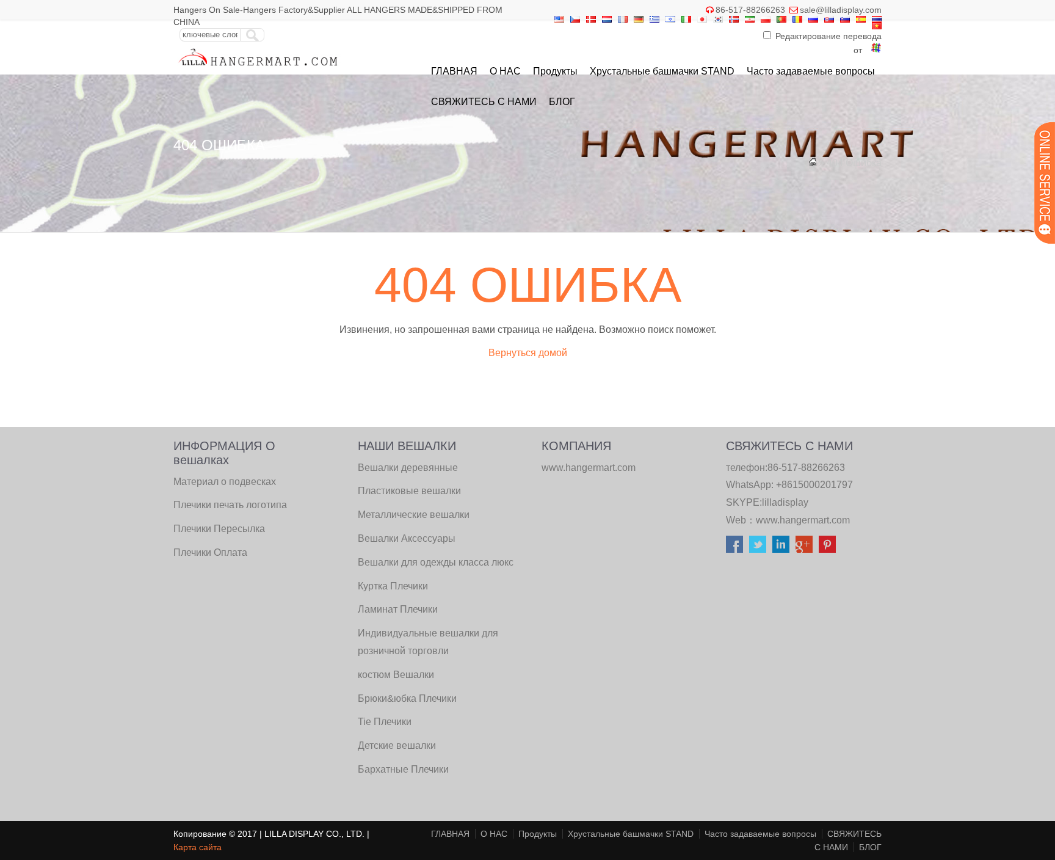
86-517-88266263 (750, 10)
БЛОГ (562, 102)
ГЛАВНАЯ (454, 71)
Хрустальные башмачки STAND (662, 71)
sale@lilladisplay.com (841, 10)
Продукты (555, 71)
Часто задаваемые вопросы (811, 71)
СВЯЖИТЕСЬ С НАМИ (484, 102)
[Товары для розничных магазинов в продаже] (258, 69)
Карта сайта (197, 847)
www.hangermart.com (803, 520)
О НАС (505, 71)
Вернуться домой (527, 353)
